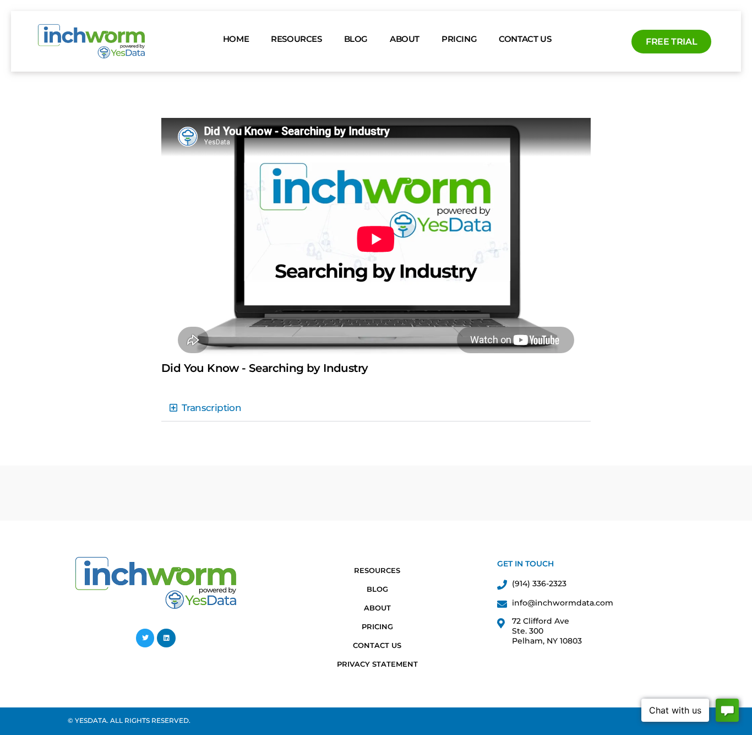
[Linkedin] (166, 638)
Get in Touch (525, 564)
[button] (376, 408)
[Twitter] (145, 638)
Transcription (211, 407)
